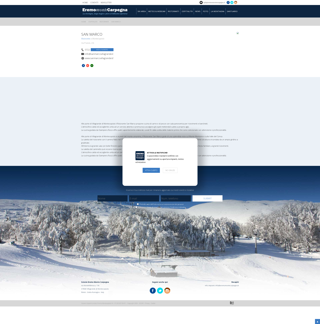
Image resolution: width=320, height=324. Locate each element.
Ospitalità (92, 22)
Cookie (153, 303)
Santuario (232, 11)
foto (205, 11)
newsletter (106, 2)
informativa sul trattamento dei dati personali (169, 204)
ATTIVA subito (151, 170)
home (85, 2)
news (197, 11)
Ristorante (85, 38)
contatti (94, 2)
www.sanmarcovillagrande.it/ (99, 58)
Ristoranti (104, 22)
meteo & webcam (156, 11)
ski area (142, 11)
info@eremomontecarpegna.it (227, 285)
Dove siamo (160, 233)
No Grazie (170, 170)
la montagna (217, 11)
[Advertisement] (160, 95)
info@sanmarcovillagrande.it (99, 53)
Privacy (147, 303)
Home (83, 22)
